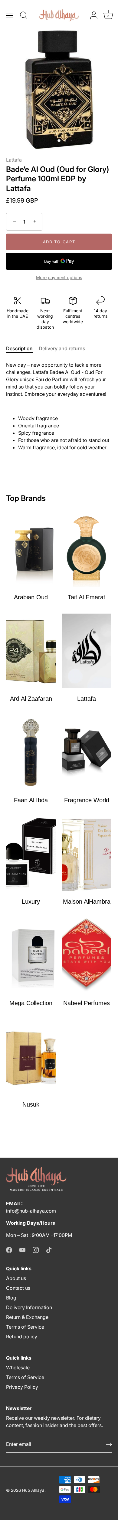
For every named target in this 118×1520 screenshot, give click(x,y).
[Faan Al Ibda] (31, 752)
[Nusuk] (31, 1056)
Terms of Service (25, 1327)
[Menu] (9, 15)
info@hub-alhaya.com (31, 1211)
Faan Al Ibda (31, 800)
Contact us (18, 1288)
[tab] (22, 348)
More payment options (59, 277)
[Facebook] (9, 1250)
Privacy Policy (22, 1387)
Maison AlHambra (86, 901)
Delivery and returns (62, 348)
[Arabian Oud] (31, 549)
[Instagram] (36, 1250)
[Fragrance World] (86, 752)
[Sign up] (109, 1444)
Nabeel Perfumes (86, 1003)
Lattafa (14, 160)
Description (19, 348)
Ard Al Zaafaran (31, 698)
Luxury (31, 901)
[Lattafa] (86, 651)
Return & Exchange (27, 1317)
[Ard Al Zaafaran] (31, 651)
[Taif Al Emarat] (86, 549)
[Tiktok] (49, 1250)
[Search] (23, 16)
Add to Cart (59, 241)
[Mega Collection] (31, 955)
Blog (11, 1298)
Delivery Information (29, 1307)
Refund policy (21, 1336)
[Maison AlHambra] (86, 853)
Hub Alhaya (33, 1490)
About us (16, 1278)
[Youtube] (22, 1250)
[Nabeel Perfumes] (86, 955)
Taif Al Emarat (86, 597)
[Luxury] (31, 853)
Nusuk (30, 1104)
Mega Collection (30, 1003)
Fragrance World (86, 800)
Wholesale (18, 1367)
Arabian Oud (31, 597)
